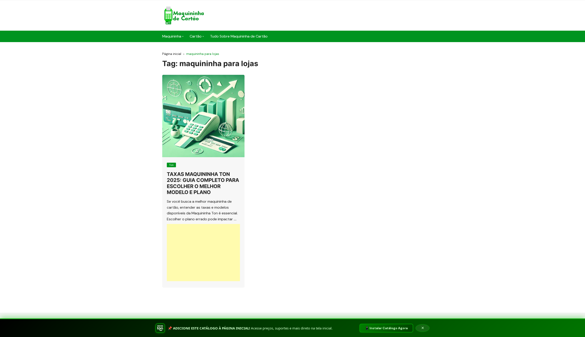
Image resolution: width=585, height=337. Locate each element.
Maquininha (171, 36)
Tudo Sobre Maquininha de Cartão (239, 36)
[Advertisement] (203, 252)
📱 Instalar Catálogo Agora (386, 328)
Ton (171, 165)
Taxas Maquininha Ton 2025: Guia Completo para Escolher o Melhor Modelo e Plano (203, 183)
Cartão (196, 36)
